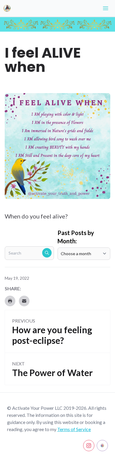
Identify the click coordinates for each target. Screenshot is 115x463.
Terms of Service (74, 429)
